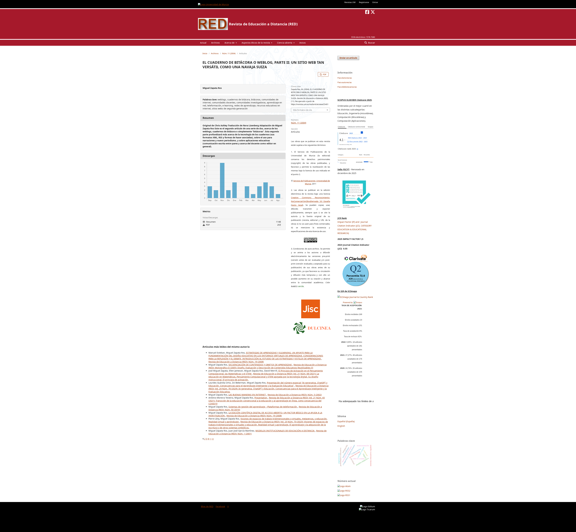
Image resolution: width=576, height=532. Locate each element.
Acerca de (230, 42)
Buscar (371, 42)
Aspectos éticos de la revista (256, 42)
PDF (324, 74)
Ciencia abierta (285, 42)
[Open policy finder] (310, 308)
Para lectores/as (345, 77)
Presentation (261, 397)
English (341, 425)
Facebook (220, 506)
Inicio (204, 53)
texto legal (297, 205)
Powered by (348, 302)
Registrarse (364, 2)
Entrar (375, 2)
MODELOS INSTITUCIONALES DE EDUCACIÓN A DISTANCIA (285, 430)
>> (213, 438)
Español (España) (346, 421)
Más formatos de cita (302, 110)
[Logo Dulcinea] (312, 327)
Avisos (302, 42)
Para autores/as (345, 82)
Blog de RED (207, 506)
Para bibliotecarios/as (347, 86)
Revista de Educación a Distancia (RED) (263, 23)
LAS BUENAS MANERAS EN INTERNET (247, 394)
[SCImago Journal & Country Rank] (355, 297)
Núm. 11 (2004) (229, 53)
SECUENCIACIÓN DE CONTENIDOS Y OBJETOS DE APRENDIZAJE (260, 364)
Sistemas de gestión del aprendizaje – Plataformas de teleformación (263, 406)
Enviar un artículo (348, 58)
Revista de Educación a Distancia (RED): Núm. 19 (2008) (236, 361)
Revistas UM (350, 2)
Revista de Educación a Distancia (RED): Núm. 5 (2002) (295, 394)
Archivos (215, 42)
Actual (203, 42)
